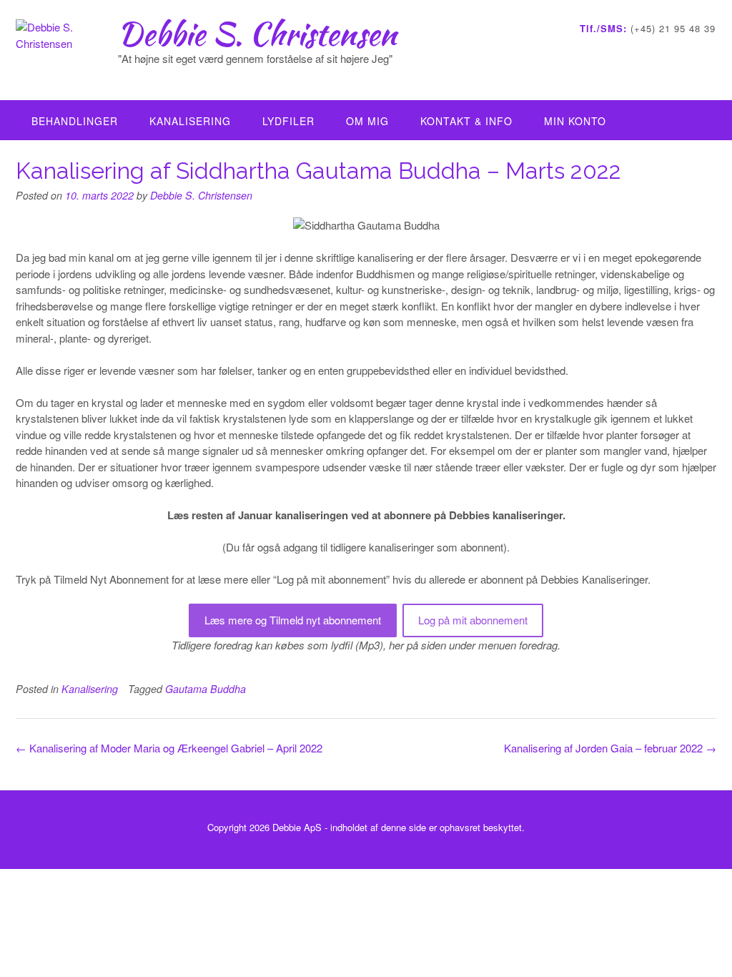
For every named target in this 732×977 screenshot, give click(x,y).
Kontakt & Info (466, 121)
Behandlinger (74, 121)
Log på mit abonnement (473, 619)
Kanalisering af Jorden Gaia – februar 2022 (610, 747)
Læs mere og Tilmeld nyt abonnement (292, 619)
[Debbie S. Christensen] (67, 51)
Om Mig (367, 121)
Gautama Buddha (205, 689)
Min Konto (575, 121)
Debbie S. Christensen (257, 33)
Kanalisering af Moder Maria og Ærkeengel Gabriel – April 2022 (169, 747)
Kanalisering (190, 121)
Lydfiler (288, 121)
